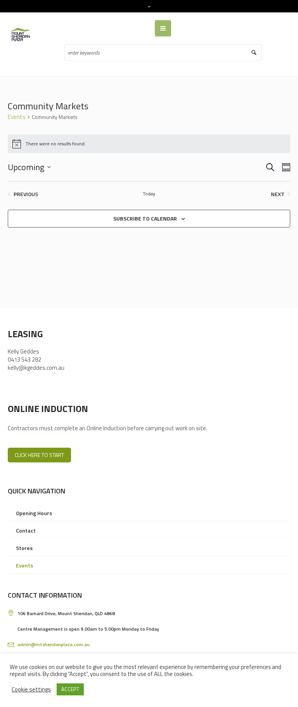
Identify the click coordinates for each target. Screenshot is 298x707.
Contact (26, 530)
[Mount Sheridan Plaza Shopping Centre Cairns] (22, 34)
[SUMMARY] (284, 167)
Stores (24, 548)
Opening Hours (34, 513)
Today (149, 194)
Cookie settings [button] (31, 689)
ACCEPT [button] (70, 689)
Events (17, 117)
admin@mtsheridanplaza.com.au (53, 644)
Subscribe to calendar (145, 218)
